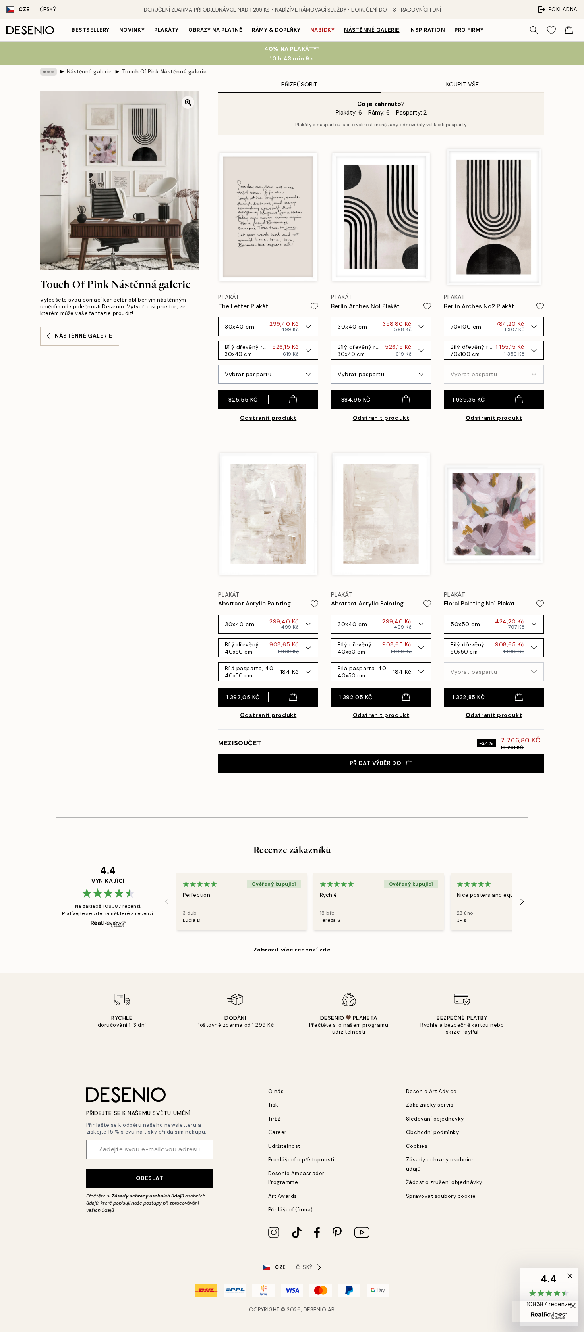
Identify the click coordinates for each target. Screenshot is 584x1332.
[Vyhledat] (534, 30)
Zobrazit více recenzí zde (292, 949)
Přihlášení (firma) (290, 1209)
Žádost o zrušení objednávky (444, 1182)
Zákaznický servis (430, 1104)
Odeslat (150, 1178)
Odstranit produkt (268, 417)
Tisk (273, 1104)
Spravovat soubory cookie (441, 1196)
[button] (549, 1297)
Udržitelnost (284, 1146)
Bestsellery (91, 30)
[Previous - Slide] (167, 901)
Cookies (417, 1146)
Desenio (315, 1309)
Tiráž (274, 1118)
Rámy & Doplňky (276, 30)
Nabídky (322, 30)
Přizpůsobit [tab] (299, 84)
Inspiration (427, 30)
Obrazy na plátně (215, 30)
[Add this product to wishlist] (314, 306)
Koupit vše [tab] (462, 84)
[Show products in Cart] (569, 30)
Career (277, 1132)
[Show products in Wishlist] (551, 30)
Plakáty (166, 30)
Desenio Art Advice (431, 1091)
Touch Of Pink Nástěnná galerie (164, 71)
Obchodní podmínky (432, 1132)
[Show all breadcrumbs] (48, 72)
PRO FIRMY (469, 30)
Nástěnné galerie (371, 30)
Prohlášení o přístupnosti (301, 1159)
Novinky (132, 30)
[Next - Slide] (522, 901)
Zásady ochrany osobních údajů (148, 1196)
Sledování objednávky (435, 1118)
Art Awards (282, 1196)
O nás (276, 1091)
